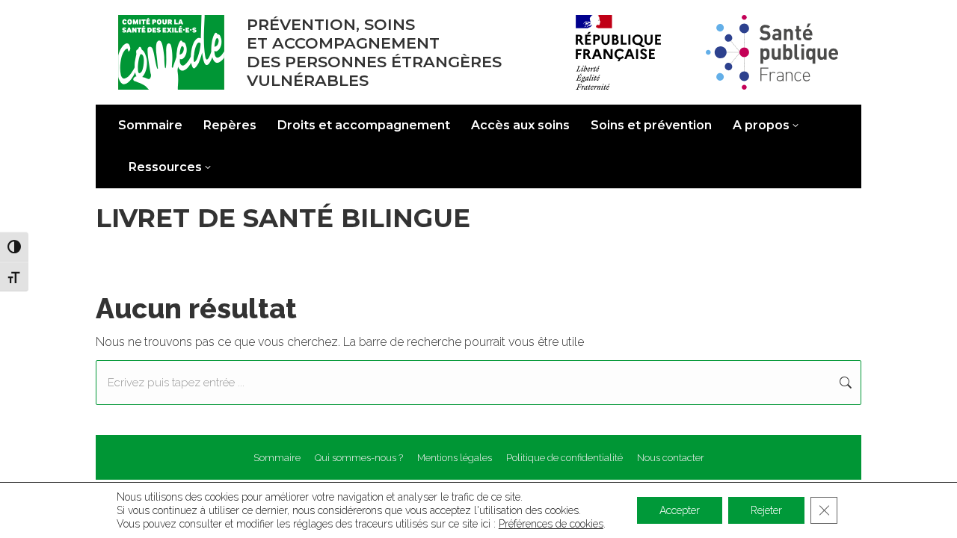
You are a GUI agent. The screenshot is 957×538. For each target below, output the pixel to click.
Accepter (679, 510)
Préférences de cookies (551, 524)
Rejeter (766, 510)
